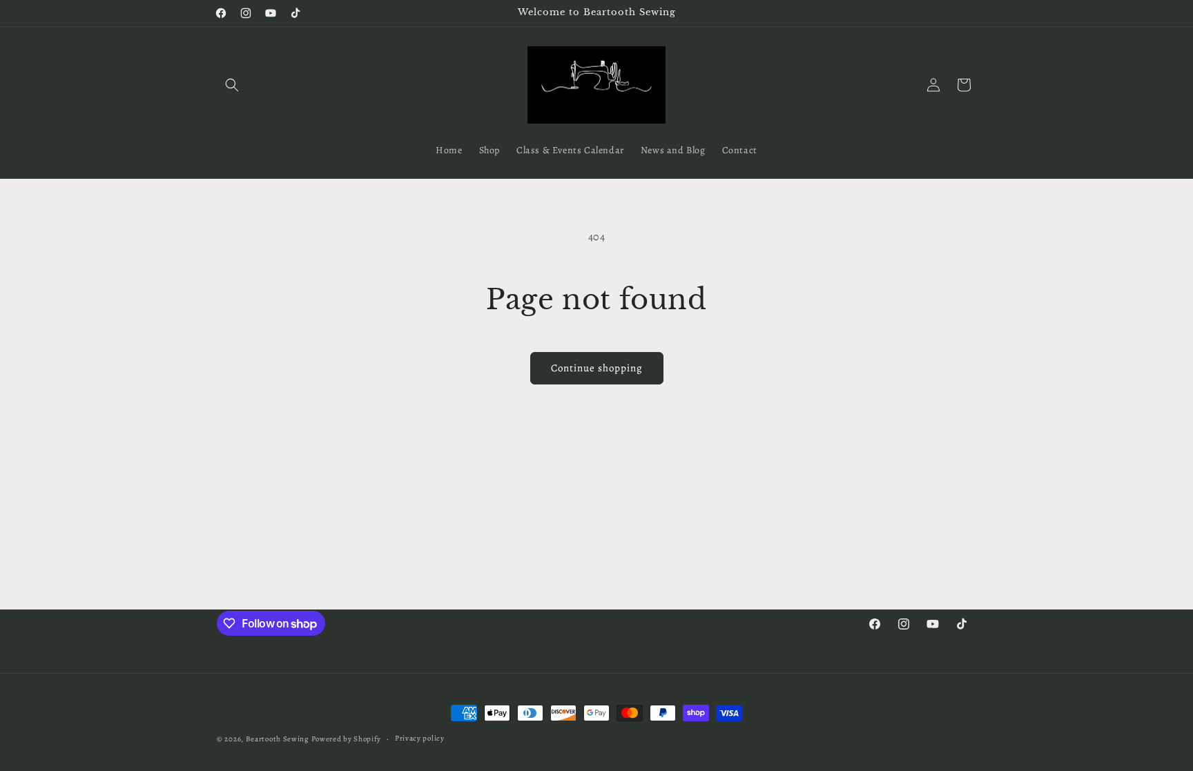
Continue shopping (597, 368)
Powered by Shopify (346, 739)
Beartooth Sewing (277, 739)
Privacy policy (420, 738)
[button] (232, 85)
